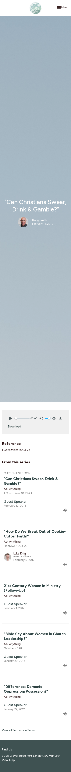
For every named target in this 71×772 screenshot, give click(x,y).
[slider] (22, 418)
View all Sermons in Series (18, 730)
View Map (8, 760)
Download (14, 426)
